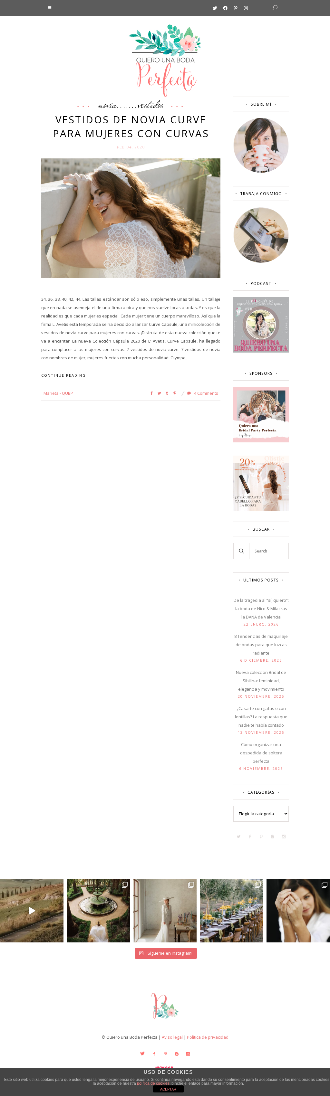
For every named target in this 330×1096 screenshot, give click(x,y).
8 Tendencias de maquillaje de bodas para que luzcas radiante (261, 644)
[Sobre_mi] (261, 171)
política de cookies (153, 1083)
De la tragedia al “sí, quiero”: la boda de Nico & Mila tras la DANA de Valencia (261, 608)
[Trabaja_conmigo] (261, 261)
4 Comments (205, 393)
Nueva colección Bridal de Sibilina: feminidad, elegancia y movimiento (261, 680)
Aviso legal (172, 1037)
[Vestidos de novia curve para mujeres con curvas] (130, 218)
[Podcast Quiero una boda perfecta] (261, 351)
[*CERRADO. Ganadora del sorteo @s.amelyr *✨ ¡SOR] (298, 911)
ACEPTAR (168, 1089)
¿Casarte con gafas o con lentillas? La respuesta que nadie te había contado (261, 716)
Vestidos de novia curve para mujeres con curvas (131, 126)
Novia (107, 104)
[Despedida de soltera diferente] (261, 441)
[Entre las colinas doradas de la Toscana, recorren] (31, 911)
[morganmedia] (165, 1020)
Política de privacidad (207, 1037)
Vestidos (151, 104)
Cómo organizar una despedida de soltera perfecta (261, 753)
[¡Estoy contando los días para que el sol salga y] (231, 911)
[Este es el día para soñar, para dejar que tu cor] (98, 911)
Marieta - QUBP (58, 393)
